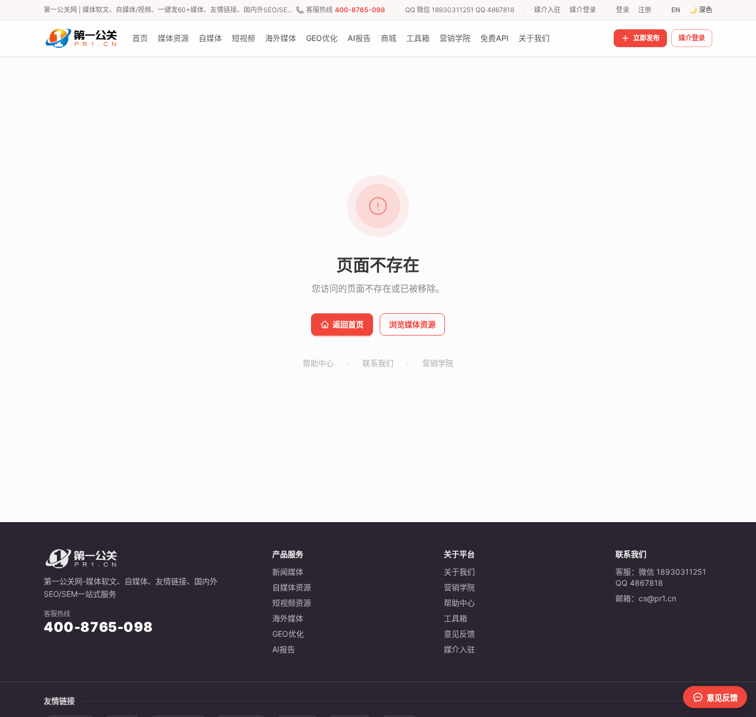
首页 (140, 38)
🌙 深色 (700, 10)
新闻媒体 (287, 571)
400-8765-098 (360, 10)
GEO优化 (322, 38)
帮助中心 (318, 363)
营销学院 (454, 38)
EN (675, 10)
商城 (388, 38)
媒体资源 (173, 38)
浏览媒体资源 (412, 324)
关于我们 (534, 38)
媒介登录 (582, 10)
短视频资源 (291, 602)
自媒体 (210, 38)
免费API (494, 38)
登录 (622, 10)
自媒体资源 (291, 587)
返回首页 (348, 324)
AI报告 (359, 38)
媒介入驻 (547, 10)
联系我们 (378, 363)
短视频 (243, 38)
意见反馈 (459, 633)
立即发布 (646, 38)
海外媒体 (280, 38)
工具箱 (417, 38)
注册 (644, 10)
